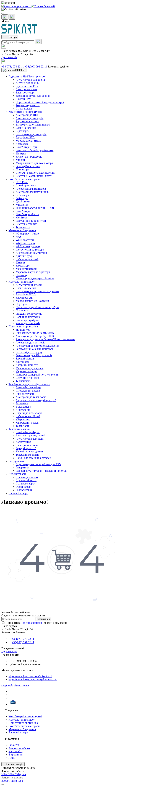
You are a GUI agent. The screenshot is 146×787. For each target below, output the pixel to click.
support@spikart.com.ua (15, 685)
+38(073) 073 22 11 (12, 66)
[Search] (38, 41)
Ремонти (14, 744)
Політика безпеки (31, 622)
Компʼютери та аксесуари (24, 726)
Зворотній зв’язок (19, 748)
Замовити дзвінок (58, 66)
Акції (12, 757)
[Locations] (4, 17)
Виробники (16, 754)
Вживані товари (18, 732)
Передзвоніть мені (12, 648)
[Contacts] (12, 17)
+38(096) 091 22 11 (36, 66)
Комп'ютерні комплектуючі (25, 716)
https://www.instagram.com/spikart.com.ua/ (33, 679)
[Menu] (2, 13)
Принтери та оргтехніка (23, 722)
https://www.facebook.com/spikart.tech (30, 676)
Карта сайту (16, 751)
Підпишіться (43, 619)
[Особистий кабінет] (73, 9)
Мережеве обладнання (22, 729)
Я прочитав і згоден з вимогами (36, 622)
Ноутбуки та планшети (22, 719)
